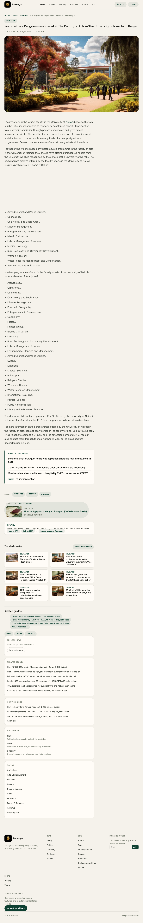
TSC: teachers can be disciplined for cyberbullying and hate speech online (41, 686)
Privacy (7, 880)
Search (120, 4)
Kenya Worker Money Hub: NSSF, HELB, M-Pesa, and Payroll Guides (40, 620)
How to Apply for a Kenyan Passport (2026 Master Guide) (36, 616)
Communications (14, 789)
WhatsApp (18, 494)
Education (24, 15)
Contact (133, 4)
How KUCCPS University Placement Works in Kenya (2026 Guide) (37, 667)
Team (80, 845)
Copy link (45, 494)
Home (7, 15)
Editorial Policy (85, 849)
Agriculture (12, 770)
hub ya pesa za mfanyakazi (51, 531)
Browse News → (16, 650)
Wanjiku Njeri (25, 31)
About (81, 840)
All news (11, 808)
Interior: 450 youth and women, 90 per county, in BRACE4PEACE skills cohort (42, 681)
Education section (25, 479)
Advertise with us (15, 908)
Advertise (82, 858)
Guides (52, 4)
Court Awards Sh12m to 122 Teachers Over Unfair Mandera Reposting (46, 467)
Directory (62, 4)
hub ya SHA (28, 531)
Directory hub (13, 812)
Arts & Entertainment (16, 775)
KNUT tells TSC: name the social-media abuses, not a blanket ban (37, 690)
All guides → (13, 721)
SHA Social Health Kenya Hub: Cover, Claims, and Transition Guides (40, 623)
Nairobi (70, 122)
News (42, 4)
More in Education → (83, 546)
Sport (94, 4)
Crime (9, 793)
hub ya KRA (13, 531)
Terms (7, 885)
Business (74, 4)
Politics (85, 4)
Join (135, 847)
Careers (10, 784)
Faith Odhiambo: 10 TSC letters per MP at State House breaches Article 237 (41, 676)
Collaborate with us (87, 863)
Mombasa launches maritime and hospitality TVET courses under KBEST (48, 473)
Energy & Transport (15, 803)
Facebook (32, 494)
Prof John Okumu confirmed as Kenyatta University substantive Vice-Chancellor (43, 671)
